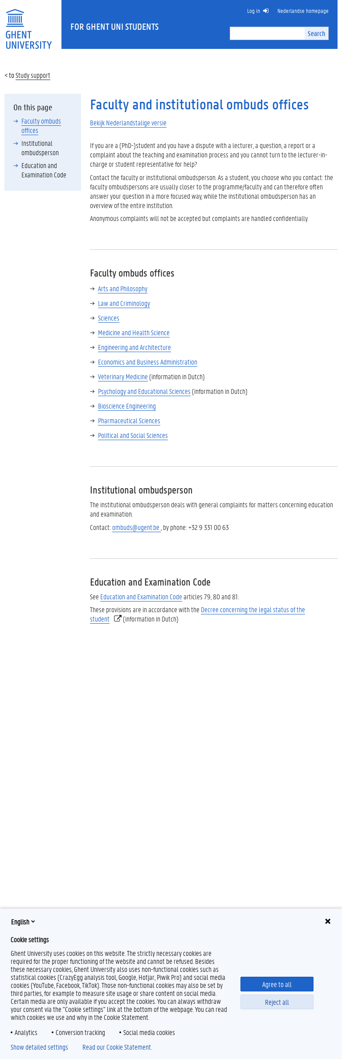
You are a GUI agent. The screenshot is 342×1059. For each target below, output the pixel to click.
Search (316, 33)
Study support (33, 75)
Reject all (277, 1002)
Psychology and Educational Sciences (144, 391)
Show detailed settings (39, 1047)
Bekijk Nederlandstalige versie (128, 122)
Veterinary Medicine (123, 376)
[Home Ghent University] (28, 23)
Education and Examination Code (141, 596)
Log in (253, 10)
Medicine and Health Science (134, 332)
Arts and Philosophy (122, 288)
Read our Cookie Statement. (117, 1047)
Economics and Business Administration (147, 361)
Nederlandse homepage (303, 10)
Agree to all (277, 984)
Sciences (108, 317)
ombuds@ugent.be (136, 527)
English (20, 921)
